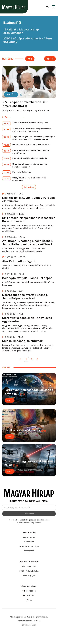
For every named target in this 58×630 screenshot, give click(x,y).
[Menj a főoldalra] (13, 7)
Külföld (11, 94)
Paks (29, 59)
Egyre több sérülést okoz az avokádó (29, 158)
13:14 (6, 145)
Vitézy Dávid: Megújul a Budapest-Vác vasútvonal (30, 179)
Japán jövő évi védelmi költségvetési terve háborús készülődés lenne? (31, 130)
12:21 (6, 172)
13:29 (6, 137)
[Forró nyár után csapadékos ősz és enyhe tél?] (29, 389)
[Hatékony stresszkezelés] (29, 425)
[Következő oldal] (38, 359)
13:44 (6, 129)
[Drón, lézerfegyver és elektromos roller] (29, 460)
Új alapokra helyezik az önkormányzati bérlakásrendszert (30, 165)
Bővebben (29, 187)
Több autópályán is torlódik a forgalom (30, 123)
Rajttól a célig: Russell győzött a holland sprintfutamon (30, 151)
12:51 (6, 159)
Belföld (49, 59)
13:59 (6, 123)
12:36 (6, 164)
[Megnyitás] (53, 6)
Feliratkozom (29, 513)
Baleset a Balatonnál (21, 172)
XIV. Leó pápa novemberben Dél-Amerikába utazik (25, 104)
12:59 (6, 151)
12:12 (6, 178)
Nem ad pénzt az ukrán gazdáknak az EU (31, 144)
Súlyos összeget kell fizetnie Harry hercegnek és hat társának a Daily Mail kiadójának (33, 137)
